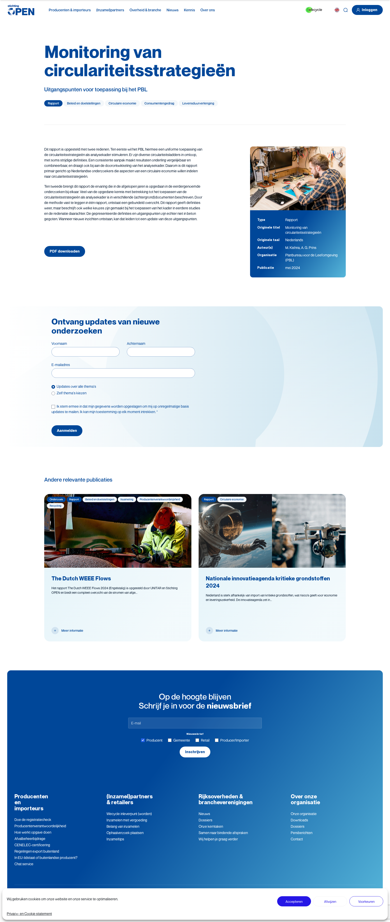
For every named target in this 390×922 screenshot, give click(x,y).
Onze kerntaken (211, 826)
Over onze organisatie (305, 799)
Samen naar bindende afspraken (223, 832)
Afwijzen (330, 901)
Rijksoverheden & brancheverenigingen (226, 799)
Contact (297, 839)
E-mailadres (60, 364)
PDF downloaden (65, 251)
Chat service (23, 864)
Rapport (53, 103)
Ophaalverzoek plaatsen (125, 832)
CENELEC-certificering (32, 845)
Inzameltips (115, 839)
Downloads (299, 820)
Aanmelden (67, 430)
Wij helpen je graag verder (218, 839)
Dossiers (205, 820)
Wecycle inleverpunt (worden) (129, 813)
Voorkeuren (366, 901)
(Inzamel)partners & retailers (130, 799)
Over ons (207, 10)
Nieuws (173, 10)
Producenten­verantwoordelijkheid (40, 826)
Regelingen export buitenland (36, 851)
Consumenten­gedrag (159, 103)
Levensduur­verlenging (198, 103)
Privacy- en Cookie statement (29, 913)
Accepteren (294, 901)
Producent (154, 740)
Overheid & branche (145, 10)
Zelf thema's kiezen (71, 393)
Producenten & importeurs (70, 10)
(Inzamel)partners (110, 10)
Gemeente (181, 740)
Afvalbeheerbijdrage (29, 838)
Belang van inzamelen (123, 826)
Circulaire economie (122, 103)
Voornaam (59, 343)
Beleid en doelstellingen (83, 103)
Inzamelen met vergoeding (127, 820)
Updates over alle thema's (76, 386)
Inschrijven (195, 752)
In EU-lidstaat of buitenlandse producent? (45, 857)
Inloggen (369, 10)
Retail (205, 740)
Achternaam (136, 343)
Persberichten (301, 832)
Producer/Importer (234, 740)
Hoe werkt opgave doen (32, 832)
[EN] (337, 10)
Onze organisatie (304, 813)
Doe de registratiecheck (32, 819)
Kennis (189, 10)
